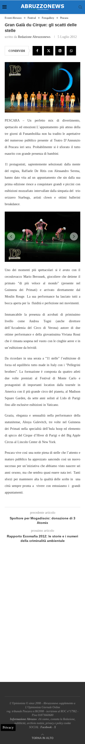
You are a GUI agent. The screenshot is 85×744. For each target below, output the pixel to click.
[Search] (80, 7)
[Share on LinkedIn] (60, 50)
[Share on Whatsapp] (71, 50)
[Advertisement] (42, 618)
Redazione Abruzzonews (34, 37)
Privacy (8, 727)
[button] (11, 236)
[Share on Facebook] (37, 50)
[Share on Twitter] (48, 50)
